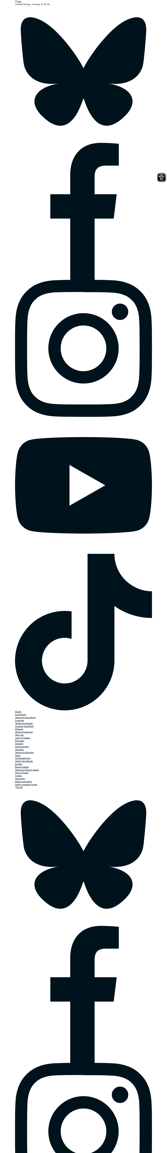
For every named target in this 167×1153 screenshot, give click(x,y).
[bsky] (83, 74)
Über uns (19, 735)
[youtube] (83, 485)
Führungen (20, 779)
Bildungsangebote (23, 781)
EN (16, 712)
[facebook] (83, 211)
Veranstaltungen (22, 758)
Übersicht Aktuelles (24, 752)
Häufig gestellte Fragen (26, 784)
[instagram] (83, 348)
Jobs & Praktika (22, 738)
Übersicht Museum (24, 732)
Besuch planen (22, 767)
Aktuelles (19, 749)
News (17, 755)
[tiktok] (83, 632)
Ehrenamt (19, 741)
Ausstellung (20, 714)
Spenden (19, 744)
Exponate (19, 720)
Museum (19, 729)
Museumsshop (22, 746)
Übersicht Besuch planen (27, 770)
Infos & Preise (22, 773)
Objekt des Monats (24, 723)
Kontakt (18, 764)
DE (19, 712)
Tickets (18, 776)
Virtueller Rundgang (24, 726)
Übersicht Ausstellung (25, 717)
